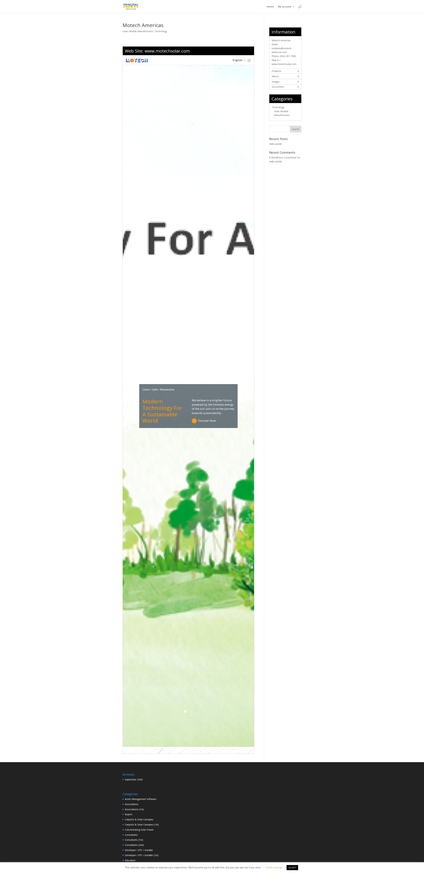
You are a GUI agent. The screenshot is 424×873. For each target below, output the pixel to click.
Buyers (128, 814)
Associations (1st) (134, 809)
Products (276, 71)
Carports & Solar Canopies (139, 819)
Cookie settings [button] (273, 867)
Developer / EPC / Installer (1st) (142, 855)
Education (130, 860)
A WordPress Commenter (283, 157)
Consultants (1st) (134, 839)
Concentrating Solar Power (139, 829)
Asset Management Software (140, 799)
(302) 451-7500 (288, 56)
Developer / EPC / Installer (139, 850)
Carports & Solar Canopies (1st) (142, 824)
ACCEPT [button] (292, 867)
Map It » (276, 60)
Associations (131, 804)
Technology (161, 31)
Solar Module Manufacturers (138, 31)
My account (285, 6)
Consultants (131, 834)
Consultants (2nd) (134, 844)
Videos (275, 76)
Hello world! (275, 143)
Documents (278, 86)
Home (270, 6)
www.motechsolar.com (167, 51)
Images (276, 81)
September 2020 (134, 779)
